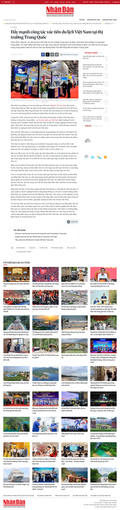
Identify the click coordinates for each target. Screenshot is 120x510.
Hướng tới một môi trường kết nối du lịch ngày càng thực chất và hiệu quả (102, 409)
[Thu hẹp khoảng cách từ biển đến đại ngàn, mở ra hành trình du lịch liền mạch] (74, 475)
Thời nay (82, 20)
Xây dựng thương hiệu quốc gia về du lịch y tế (44, 435)
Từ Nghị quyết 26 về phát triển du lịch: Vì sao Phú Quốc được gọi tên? (45, 333)
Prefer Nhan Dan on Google (70, 54)
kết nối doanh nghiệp (57, 247)
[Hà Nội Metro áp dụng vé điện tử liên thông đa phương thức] (74, 297)
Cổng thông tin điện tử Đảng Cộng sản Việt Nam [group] (18, 495)
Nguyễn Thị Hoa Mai (58, 105)
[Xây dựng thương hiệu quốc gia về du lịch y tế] (45, 424)
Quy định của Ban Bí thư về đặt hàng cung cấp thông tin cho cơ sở (102, 285)
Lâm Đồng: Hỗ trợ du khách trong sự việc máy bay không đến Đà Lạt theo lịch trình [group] (29, 23)
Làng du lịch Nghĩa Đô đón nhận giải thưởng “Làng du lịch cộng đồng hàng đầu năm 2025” (103, 436)
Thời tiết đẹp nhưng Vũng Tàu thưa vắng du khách (73, 333)
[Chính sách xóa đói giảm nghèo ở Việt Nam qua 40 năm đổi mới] (45, 297)
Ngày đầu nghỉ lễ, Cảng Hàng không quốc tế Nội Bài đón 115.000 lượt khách (92, 101)
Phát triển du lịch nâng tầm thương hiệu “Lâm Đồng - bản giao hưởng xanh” (73, 461)
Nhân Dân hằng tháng (109, 20)
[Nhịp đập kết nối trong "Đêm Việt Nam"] (74, 424)
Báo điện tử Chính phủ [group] (44, 495)
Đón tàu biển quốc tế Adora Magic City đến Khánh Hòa (16, 485)
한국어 (74, 2)
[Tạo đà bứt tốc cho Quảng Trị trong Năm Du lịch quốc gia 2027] (103, 449)
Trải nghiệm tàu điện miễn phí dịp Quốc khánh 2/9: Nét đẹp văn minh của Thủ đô (16, 309)
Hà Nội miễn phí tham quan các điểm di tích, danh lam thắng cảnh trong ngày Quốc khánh (16, 461)
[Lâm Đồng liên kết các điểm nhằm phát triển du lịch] (74, 373)
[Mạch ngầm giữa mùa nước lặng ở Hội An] (74, 345)
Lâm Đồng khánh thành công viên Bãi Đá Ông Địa (16, 384)
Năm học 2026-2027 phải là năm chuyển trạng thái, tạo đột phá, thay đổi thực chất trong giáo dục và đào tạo (103, 309)
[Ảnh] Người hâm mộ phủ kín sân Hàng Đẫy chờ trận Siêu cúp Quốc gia (93, 67)
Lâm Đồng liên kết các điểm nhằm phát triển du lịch (74, 384)
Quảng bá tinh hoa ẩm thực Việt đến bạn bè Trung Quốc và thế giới (36, 237)
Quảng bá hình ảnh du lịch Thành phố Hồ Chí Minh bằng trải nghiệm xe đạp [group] (80, 23)
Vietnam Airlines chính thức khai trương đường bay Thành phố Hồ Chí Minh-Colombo (44, 486)
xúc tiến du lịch (43, 247)
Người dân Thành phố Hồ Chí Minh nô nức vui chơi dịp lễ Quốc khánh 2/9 (103, 333)
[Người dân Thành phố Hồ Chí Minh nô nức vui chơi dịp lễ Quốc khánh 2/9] (103, 322)
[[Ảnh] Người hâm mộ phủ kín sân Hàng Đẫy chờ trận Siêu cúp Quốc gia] (45, 274)
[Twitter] (48, 54)
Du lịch (14, 27)
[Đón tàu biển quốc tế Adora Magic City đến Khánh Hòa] (16, 475)
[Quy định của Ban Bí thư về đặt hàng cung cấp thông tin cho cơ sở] (103, 274)
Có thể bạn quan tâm (16, 262)
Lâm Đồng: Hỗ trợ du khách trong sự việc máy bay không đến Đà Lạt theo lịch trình (15, 357)
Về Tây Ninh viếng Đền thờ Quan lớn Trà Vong (93, 109)
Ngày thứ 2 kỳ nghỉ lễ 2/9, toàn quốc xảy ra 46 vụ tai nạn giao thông (92, 75)
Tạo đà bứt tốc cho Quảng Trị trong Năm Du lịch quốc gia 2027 (102, 460)
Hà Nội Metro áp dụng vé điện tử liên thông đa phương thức (73, 308)
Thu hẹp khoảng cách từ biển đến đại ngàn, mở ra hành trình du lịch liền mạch (73, 486)
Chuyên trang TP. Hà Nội (24, 251)
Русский (62, 2)
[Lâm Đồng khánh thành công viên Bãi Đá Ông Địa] (16, 373)
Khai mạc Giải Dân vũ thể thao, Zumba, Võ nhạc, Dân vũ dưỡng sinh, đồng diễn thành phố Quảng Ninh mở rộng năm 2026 (103, 358)
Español (68, 2)
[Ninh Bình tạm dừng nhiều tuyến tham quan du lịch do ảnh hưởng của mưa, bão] (103, 475)
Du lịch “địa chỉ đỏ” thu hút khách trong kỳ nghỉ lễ (45, 356)
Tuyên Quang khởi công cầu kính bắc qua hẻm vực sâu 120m (15, 435)
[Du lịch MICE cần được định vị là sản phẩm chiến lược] (74, 398)
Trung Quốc (32, 247)
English (46, 2)
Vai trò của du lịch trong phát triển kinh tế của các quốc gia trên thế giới (92, 119)
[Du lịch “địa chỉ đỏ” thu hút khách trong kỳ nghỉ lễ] (45, 345)
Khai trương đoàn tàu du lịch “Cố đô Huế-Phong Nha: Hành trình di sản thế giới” (93, 84)
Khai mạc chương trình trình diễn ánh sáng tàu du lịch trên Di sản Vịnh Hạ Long (44, 410)
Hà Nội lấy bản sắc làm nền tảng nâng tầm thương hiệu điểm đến (15, 409)
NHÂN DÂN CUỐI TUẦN (93, 20)
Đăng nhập (116, 2)
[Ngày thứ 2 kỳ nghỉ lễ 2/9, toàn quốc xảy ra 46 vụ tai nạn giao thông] (74, 274)
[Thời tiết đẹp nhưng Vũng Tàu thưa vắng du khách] (74, 322)
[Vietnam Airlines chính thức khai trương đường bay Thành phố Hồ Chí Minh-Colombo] (45, 475)
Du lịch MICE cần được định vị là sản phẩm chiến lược (73, 409)
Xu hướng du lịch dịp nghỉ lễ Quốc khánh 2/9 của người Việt (93, 92)
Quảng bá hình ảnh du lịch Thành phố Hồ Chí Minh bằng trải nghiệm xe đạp (16, 333)
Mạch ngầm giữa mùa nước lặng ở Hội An (74, 356)
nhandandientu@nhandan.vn (108, 507)
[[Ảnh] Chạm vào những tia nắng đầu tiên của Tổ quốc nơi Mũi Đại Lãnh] (45, 373)
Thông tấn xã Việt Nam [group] (62, 495)
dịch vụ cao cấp (71, 247)
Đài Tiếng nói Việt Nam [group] (80, 495)
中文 (51, 2)
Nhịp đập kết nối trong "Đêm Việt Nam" (72, 435)
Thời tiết (88, 126)
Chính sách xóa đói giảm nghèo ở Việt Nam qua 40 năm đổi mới (45, 308)
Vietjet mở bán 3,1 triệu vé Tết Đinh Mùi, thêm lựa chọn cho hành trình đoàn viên (44, 461)
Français (56, 2)
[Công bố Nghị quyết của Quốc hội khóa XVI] (16, 274)
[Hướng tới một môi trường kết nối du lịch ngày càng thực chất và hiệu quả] (103, 398)
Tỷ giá (95, 126)
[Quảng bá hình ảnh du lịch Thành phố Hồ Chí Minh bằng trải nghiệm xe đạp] (16, 322)
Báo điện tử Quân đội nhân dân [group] (101, 495)
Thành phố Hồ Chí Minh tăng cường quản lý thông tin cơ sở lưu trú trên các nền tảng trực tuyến (103, 385)
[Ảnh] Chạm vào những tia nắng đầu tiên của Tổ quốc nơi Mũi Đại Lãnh (44, 384)
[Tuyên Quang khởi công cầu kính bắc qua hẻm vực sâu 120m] (16, 424)
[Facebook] (43, 54)
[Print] (57, 54)
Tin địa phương (98, 2)
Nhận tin (107, 2)
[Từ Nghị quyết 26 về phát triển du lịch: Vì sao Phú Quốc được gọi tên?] (45, 322)
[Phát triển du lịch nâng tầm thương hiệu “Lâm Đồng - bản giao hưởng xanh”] (74, 449)
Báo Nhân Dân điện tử (60, 11)
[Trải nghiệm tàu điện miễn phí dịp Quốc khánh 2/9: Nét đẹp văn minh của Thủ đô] (16, 297)
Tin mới (91, 2)
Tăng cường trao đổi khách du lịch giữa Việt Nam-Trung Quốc (34, 240)
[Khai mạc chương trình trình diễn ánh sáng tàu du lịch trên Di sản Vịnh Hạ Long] (45, 398)
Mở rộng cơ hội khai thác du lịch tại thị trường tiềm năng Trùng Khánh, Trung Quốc (41, 233)
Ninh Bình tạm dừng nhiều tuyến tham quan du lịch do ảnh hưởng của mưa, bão (103, 486)
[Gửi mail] (52, 54)
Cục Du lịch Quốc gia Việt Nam (47, 120)
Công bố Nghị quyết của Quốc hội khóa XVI (93, 57)
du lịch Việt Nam (20, 247)
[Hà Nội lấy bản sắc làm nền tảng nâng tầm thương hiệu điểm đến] (16, 398)
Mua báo (85, 2)
